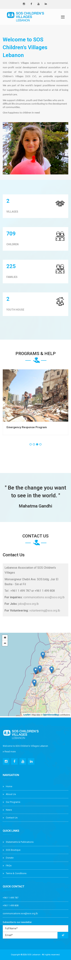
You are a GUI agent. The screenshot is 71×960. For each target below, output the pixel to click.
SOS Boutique (13, 850)
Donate (9, 857)
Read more (10, 751)
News (9, 809)
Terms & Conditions (16, 873)
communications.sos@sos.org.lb (44, 597)
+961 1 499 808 (10, 905)
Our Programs (13, 802)
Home (9, 786)
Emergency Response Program (27, 427)
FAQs (8, 865)
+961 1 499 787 (10, 897)
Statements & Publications (19, 842)
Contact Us (11, 817)
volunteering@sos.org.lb (44, 610)
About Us (11, 794)
